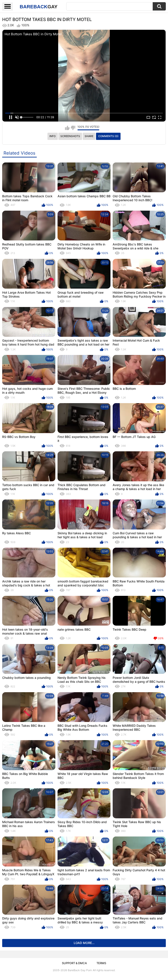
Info (52, 136)
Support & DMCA (74, 963)
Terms (101, 963)
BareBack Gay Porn (80, 970)
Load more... (84, 943)
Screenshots (70, 136)
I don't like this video (73, 128)
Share (89, 136)
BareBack (39, 6)
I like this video (67, 128)
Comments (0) (108, 136)
